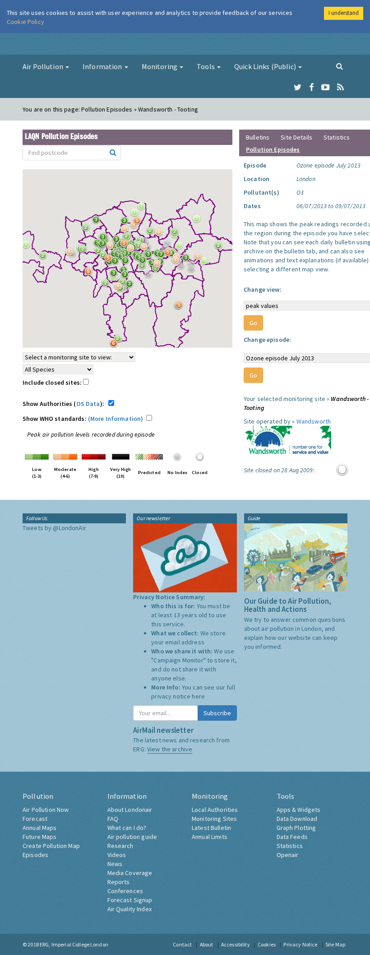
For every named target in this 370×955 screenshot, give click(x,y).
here (198, 696)
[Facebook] (311, 88)
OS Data (88, 404)
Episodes (35, 855)
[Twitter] (297, 88)
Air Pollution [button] (44, 66)
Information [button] (103, 66)
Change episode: (267, 339)
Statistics (337, 137)
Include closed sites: (53, 382)
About (206, 944)
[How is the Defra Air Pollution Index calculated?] (37, 456)
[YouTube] (325, 88)
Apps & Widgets (299, 810)
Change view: (263, 289)
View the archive (169, 749)
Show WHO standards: (83, 419)
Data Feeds (292, 837)
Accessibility (235, 944)
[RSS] (340, 88)
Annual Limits (209, 837)
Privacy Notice (300, 944)
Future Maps (40, 837)
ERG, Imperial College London (74, 944)
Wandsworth (313, 421)
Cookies (267, 944)
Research (120, 846)
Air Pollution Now (46, 810)
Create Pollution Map (51, 846)
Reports (118, 882)
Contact (182, 944)
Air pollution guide (132, 837)
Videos (116, 855)
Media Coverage (130, 873)
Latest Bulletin (211, 828)
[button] (199, 221)
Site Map (335, 944)
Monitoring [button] (160, 66)
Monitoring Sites (214, 819)
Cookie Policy (25, 22)
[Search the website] (339, 66)
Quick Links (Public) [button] (265, 66)
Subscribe (217, 713)
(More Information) (115, 419)
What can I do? (127, 828)
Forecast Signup (130, 900)
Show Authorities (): (65, 404)
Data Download (297, 819)
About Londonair (130, 810)
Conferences (125, 891)
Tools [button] (206, 66)
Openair (288, 855)
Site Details (296, 137)
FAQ (112, 819)
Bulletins (257, 137)
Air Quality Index (129, 909)
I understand (343, 13)
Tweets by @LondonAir (54, 528)
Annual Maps (40, 828)
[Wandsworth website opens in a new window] (287, 442)
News (115, 864)
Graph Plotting (296, 828)
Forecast (35, 819)
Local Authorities (215, 810)
